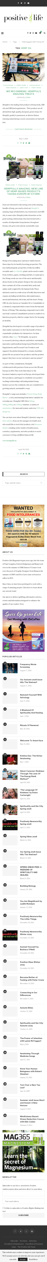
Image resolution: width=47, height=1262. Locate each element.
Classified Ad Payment (34, 1244)
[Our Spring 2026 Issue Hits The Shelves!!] (10, 856)
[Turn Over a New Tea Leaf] (10, 1089)
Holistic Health (21, 85)
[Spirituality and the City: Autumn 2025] (10, 1027)
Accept (23, 1259)
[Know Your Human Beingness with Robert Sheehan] (10, 1073)
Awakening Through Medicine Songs (29, 1054)
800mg (11, 404)
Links (14, 1247)
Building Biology (28, 886)
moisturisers (7, 408)
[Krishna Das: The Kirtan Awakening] (10, 760)
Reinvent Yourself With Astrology (31, 696)
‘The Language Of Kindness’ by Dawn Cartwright (29, 792)
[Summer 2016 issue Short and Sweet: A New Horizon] (10, 1104)
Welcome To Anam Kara (31, 740)
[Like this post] (18, 143)
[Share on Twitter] (23, 143)
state (15, 337)
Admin (27, 97)
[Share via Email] (29, 143)
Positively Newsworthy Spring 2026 (31, 822)
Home (5, 42)
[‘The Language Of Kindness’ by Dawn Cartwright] (10, 794)
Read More (33, 1259)
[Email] (28, 3)
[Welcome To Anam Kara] (10, 744)
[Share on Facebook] (20, 143)
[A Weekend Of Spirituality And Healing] (10, 714)
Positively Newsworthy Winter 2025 (31, 933)
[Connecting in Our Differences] (10, 996)
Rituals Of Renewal (29, 725)
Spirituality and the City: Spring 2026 (31, 807)
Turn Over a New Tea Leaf (30, 1086)
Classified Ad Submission (14, 1244)
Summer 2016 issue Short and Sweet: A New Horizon (32, 1103)
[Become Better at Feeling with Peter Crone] (10, 981)
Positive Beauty (23, 185)
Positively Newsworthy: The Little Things (31, 917)
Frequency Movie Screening (28, 665)
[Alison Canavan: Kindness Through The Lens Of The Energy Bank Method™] (10, 775)
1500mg (19, 404)
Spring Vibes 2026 (28, 837)
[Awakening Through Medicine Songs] (10, 1057)
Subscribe (14, 1241)
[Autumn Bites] (10, 1012)
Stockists (23, 1241)
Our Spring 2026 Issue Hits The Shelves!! (30, 853)
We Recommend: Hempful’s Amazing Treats (23, 92)
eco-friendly (18, 271)
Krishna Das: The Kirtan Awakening (31, 757)
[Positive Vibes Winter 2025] (10, 966)
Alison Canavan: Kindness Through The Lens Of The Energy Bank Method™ (32, 775)
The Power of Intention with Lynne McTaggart (31, 1039)
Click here (27, 587)
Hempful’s (35, 208)
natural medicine (34, 85)
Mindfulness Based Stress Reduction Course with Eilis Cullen (32, 1119)
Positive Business (11, 87)
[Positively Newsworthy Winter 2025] (10, 935)
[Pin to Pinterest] (26, 143)
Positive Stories (36, 87)
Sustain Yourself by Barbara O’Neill (29, 948)
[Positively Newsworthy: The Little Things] (10, 920)
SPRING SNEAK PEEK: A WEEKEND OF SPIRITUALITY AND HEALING (30, 871)
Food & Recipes (8, 85)
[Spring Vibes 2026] (10, 840)
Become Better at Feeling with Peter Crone (32, 978)
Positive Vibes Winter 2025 (30, 963)
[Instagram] (25, 3)
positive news (24, 87)
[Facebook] (18, 3)
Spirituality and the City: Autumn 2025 (31, 1024)
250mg (31, 401)
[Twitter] (21, 3)
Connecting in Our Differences (28, 993)
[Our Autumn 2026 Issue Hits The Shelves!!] (10, 683)
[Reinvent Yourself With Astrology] (10, 699)
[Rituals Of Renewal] (10, 729)
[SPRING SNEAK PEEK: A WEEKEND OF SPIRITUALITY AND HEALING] (10, 871)
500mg (5, 404)
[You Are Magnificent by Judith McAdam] (10, 905)
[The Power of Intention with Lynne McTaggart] (10, 1042)
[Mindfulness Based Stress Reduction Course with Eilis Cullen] (10, 1120)
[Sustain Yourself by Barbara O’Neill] (10, 951)
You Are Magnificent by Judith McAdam (31, 902)
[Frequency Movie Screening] (10, 668)
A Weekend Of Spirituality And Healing (31, 711)
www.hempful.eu (9, 440)
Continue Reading (23, 129)
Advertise (33, 1241)
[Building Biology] (10, 890)
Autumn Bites (26, 1008)
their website (7, 421)
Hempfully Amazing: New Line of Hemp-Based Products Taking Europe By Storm (23, 191)
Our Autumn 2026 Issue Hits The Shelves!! (31, 681)
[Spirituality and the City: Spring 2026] (10, 810)
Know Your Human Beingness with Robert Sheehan (31, 1071)
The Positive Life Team (26, 1247)
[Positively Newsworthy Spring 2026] (10, 825)
